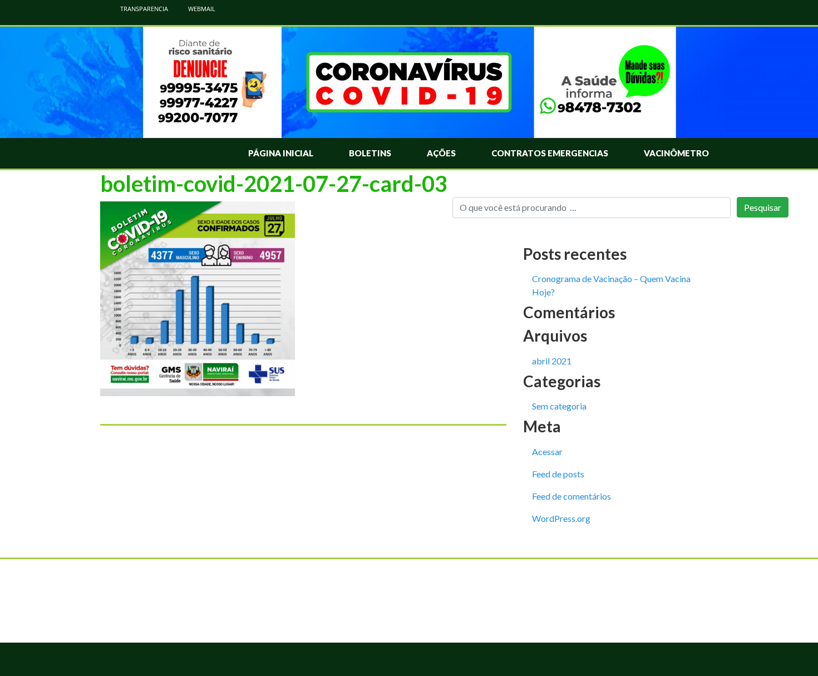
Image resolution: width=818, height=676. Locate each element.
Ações (441, 153)
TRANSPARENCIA (143, 8)
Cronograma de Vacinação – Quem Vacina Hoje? (611, 285)
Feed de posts (558, 473)
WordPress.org (561, 518)
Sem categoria (559, 406)
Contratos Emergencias (549, 153)
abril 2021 (551, 361)
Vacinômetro (676, 153)
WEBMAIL (200, 8)
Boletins (370, 153)
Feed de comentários (571, 496)
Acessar (547, 451)
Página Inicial (280, 153)
